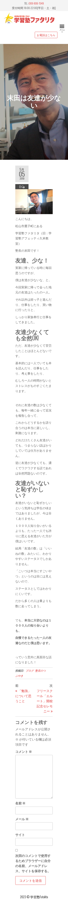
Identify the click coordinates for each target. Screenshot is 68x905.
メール (22, 818)
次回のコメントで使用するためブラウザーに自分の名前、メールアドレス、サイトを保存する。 (33, 863)
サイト (20, 834)
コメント (23, 751)
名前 (20, 803)
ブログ (30, 670)
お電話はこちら (46, 35)
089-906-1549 (36, 3)
